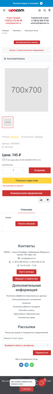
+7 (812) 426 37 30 (40, 20)
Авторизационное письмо (27, 42)
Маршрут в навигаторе (26, 279)
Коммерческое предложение (26, 193)
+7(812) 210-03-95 (13, 20)
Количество (7, 165)
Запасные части (31, 31)
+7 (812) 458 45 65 (20, 262)
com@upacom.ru (13, 23)
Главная (5, 31)
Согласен (26, 389)
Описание (26, 209)
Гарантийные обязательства (26, 314)
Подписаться (42, 352)
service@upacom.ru (40, 23)
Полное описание (26, 223)
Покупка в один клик (27, 180)
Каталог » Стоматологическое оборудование (27, 50)
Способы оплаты (26, 310)
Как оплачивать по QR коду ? (13, 185)
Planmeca (17, 31)
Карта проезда (26, 272)
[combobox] (26, 345)
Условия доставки (26, 317)
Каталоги (26, 303)
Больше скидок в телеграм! (26, 3)
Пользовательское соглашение (26, 299)
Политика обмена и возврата (26, 307)
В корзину (39, 170)
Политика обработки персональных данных (26, 296)
